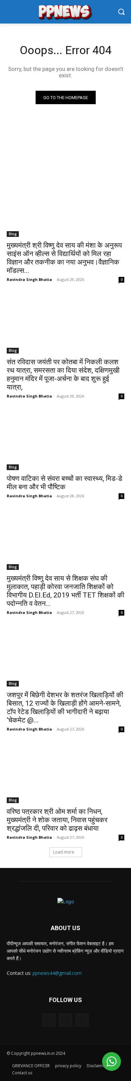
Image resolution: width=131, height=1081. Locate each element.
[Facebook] (48, 1020)
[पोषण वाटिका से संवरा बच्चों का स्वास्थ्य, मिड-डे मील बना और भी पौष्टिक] (65, 440)
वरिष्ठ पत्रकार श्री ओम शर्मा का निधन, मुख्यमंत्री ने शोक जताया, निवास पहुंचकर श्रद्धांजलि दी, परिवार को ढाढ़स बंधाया (57, 819)
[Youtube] (82, 1020)
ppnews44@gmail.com (57, 973)
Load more (63, 852)
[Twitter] (65, 1020)
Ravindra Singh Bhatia (29, 279)
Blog (13, 234)
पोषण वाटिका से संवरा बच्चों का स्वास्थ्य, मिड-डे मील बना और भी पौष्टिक (64, 482)
